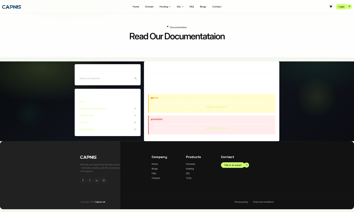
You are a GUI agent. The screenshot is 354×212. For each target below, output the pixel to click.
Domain (149, 6)
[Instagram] (103, 180)
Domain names (108, 115)
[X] (90, 180)
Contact (216, 6)
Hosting (164, 6)
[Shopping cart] (331, 7)
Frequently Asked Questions (108, 108)
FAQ (192, 6)
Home (136, 6)
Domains (190, 164)
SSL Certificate (108, 129)
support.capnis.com (216, 106)
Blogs (203, 6)
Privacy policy (241, 202)
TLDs (189, 178)
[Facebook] (83, 180)
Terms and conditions (263, 202)
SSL (179, 6)
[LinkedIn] (97, 180)
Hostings (108, 122)
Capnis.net (100, 202)
